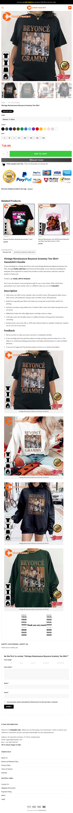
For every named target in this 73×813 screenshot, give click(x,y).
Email (6, 692)
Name (6, 683)
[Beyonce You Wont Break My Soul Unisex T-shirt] (19, 219)
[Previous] (5, 46)
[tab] (6, 252)
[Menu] (2, 7)
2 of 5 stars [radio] (16, 663)
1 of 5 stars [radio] (6, 663)
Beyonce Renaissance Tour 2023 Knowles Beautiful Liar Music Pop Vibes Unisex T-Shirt (53, 240)
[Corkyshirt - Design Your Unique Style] (36, 7)
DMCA (3, 795)
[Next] (68, 46)
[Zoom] (4, 79)
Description (7, 252)
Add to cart (40, 154)
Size (3, 133)
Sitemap (4, 773)
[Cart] (70, 7)
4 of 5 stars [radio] (39, 663)
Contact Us (5, 784)
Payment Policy (6, 792)
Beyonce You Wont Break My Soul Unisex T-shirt (17, 239)
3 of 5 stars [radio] (27, 663)
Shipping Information (8, 788)
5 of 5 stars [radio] (53, 663)
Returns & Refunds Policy (9, 761)
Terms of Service (7, 769)
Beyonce (30, 189)
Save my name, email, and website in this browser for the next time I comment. (32, 702)
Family (3, 103)
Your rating (8, 660)
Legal (3, 799)
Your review (8, 667)
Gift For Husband (14, 103)
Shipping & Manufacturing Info (24, 252)
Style (3, 115)
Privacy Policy (6, 765)
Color (3, 125)
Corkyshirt (55, 286)
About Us (4, 758)
